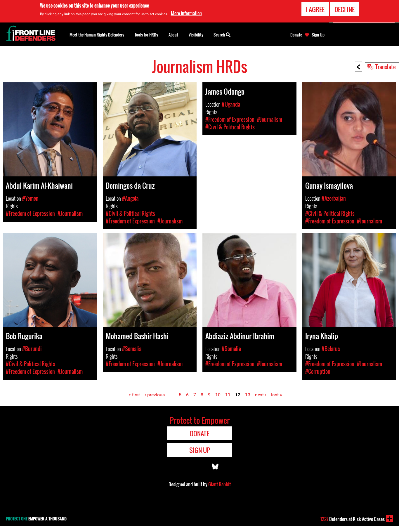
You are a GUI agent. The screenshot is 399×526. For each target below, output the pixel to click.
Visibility (196, 35)
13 (247, 394)
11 (227, 394)
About (173, 35)
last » (276, 394)
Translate (385, 67)
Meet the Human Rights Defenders (97, 35)
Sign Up (318, 35)
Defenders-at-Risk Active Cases (352, 518)
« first (134, 394)
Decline (344, 9)
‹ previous (155, 394)
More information (186, 13)
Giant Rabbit (219, 484)
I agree (315, 9)
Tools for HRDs (146, 35)
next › (260, 394)
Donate (296, 35)
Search (220, 35)
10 (218, 394)
